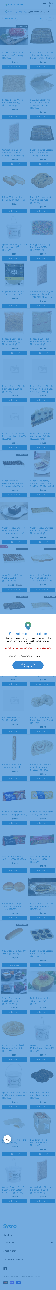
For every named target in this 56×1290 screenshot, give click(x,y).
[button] (7, 1139)
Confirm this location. (28, 665)
